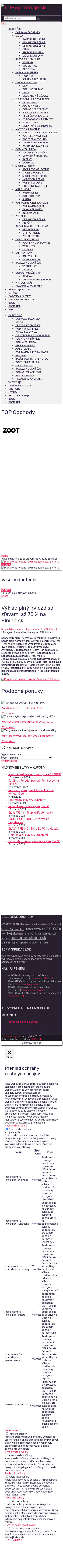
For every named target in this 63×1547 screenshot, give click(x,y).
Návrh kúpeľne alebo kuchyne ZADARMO (34, 774)
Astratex (38, 924)
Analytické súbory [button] (15, 1473)
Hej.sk (11, 933)
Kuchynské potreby (35, 142)
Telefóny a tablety (35, 115)
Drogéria (28, 69)
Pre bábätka (30, 229)
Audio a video (31, 105)
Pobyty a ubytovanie (36, 242)
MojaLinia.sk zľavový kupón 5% (28, 835)
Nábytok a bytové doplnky (40, 132)
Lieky (25, 85)
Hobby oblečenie (33, 179)
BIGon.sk (46, 924)
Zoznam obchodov (21, 299)
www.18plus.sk (16, 996)
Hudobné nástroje (35, 186)
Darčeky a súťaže (19, 296)
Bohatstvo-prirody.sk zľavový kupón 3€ (34, 841)
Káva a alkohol (32, 209)
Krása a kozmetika (27, 59)
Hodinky (27, 75)
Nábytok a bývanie (27, 129)
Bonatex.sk (56, 924)
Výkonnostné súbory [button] (16, 1451)
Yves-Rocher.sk (42, 943)
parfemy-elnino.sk (28, 937)
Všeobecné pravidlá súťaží (23, 1021)
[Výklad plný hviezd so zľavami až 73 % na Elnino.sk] (31, 561)
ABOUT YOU (6, 924)
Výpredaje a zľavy (20, 289)
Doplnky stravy (33, 89)
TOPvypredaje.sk (10, 1036)
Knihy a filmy (24, 252)
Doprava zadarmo (27, 32)
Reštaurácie (30, 212)
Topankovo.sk (26, 942)
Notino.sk (5, 938)
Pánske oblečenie (34, 42)
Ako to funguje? (19, 395)
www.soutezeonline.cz (34, 990)
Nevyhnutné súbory (20, 1129)
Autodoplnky (31, 196)
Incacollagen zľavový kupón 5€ (28, 806)
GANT (3, 934)
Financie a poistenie (28, 286)
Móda (19, 35)
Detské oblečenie (34, 45)
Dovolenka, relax (27, 239)
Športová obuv (32, 172)
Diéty (25, 92)
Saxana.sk (9, 942)
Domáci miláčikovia (28, 272)
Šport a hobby (25, 166)
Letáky (12, 292)
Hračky (27, 222)
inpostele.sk (21, 934)
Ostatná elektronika (37, 125)
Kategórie (15, 29)
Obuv (25, 49)
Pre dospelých (24, 282)
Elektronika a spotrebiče (32, 99)
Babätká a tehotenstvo (31, 226)
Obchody (14, 388)
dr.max (53, 929)
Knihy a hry (29, 256)
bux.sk (5, 929)
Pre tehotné (30, 236)
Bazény (27, 159)
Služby (26, 199)
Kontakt (14, 306)
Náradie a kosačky (34, 152)
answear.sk (28, 924)
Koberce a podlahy (34, 139)
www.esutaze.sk (44, 978)
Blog (11, 302)
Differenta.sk (34, 929)
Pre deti (20, 216)
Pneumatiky (30, 192)
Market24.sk (49, 933)
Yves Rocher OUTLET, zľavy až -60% (21, 708)
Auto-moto (23, 189)
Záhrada (28, 162)
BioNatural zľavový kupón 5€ (27, 800)
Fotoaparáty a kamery (37, 119)
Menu (4, 23)
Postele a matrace (35, 135)
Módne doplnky (33, 55)
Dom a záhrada (25, 149)
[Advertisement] (31, 521)
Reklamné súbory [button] (14, 1497)
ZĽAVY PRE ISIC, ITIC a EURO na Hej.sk (33, 828)
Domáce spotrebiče (35, 109)
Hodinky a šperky (26, 72)
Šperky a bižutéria (34, 79)
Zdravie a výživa (26, 82)
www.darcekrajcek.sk (26, 984)
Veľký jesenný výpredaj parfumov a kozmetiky (27, 735)
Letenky (27, 249)
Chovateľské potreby (36, 279)
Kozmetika (29, 65)
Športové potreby (34, 176)
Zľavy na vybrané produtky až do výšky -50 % (27, 722)
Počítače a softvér (35, 112)
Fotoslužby (30, 122)
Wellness (28, 246)
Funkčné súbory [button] (14, 1430)
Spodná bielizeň (33, 52)
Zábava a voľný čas (28, 262)
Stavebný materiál (35, 156)
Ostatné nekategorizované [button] (20, 1525)
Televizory (29, 102)
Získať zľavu (8, 713)
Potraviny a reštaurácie (31, 202)
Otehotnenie (31, 232)
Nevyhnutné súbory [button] (16, 1125)
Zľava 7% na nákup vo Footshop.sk (30, 812)
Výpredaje (14, 382)
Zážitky (27, 269)
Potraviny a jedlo (34, 206)
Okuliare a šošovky (35, 95)
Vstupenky (29, 266)
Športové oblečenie (35, 169)
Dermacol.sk (16, 929)
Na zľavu (6, 564)
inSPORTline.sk (34, 934)
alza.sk (18, 924)
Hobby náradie (32, 182)
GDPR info (37, 1039)
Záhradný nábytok (35, 145)
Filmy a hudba (31, 259)
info (11, 309)
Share (4, 596)
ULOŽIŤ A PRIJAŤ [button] (14, 1540)
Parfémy (27, 62)
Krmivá (27, 276)
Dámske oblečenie (34, 39)
